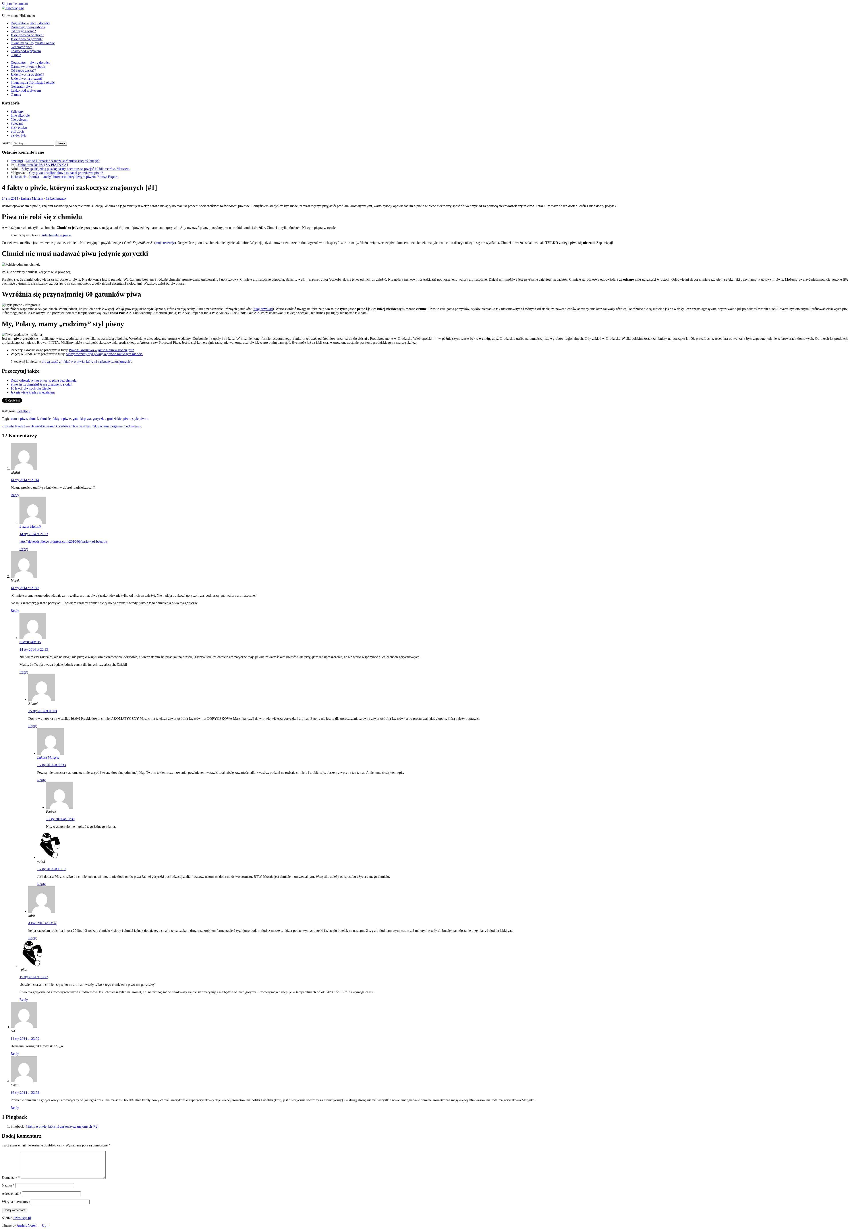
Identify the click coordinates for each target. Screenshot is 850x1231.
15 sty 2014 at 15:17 (51, 869)
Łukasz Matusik (32, 198)
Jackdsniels (18, 177)
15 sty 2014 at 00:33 (51, 765)
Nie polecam (19, 119)
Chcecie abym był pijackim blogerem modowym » (106, 426)
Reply (15, 495)
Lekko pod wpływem (26, 51)
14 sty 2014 (10, 198)
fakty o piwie (61, 419)
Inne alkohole (20, 115)
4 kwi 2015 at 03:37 (42, 923)
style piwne (140, 419)
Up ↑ (45, 1225)
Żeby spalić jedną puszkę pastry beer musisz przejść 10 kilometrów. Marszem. (75, 169)
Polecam (17, 123)
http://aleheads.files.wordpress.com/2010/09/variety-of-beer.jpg (63, 541)
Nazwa (8, 1185)
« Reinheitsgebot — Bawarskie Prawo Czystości (36, 426)
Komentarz (11, 1177)
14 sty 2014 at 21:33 (33, 534)
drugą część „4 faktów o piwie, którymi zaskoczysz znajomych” (86, 361)
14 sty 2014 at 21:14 (25, 480)
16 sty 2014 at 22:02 (25, 1092)
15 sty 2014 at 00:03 (42, 711)
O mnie (16, 55)
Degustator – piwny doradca (30, 23)
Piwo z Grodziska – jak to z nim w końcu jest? (101, 350)
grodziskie (114, 419)
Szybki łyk (18, 135)
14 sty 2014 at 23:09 (25, 1038)
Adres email (11, 1193)
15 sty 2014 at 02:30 (60, 819)
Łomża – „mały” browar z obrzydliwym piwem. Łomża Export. (73, 177)
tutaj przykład (263, 309)
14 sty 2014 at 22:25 (33, 649)
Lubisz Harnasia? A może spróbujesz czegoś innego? (63, 161)
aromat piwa (18, 419)
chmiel (33, 419)
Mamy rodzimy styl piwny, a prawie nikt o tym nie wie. (104, 354)
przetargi (17, 161)
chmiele (45, 419)
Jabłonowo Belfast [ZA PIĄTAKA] (42, 165)
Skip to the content (15, 4)
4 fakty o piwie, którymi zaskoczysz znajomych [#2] (62, 1126)
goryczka (99, 419)
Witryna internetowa (16, 1202)
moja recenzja (165, 243)
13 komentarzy (56, 198)
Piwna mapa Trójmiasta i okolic (33, 43)
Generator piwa (21, 47)
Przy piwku (19, 127)
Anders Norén (27, 1225)
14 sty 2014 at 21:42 (25, 588)
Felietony (17, 111)
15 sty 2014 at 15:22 (33, 977)
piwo (126, 419)
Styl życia (17, 131)
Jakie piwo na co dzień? (27, 35)
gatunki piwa (82, 419)
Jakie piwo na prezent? (26, 39)
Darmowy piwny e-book (28, 27)
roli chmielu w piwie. (57, 235)
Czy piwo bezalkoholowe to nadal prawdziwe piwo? (66, 173)
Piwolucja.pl (22, 1218)
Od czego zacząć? (23, 31)
